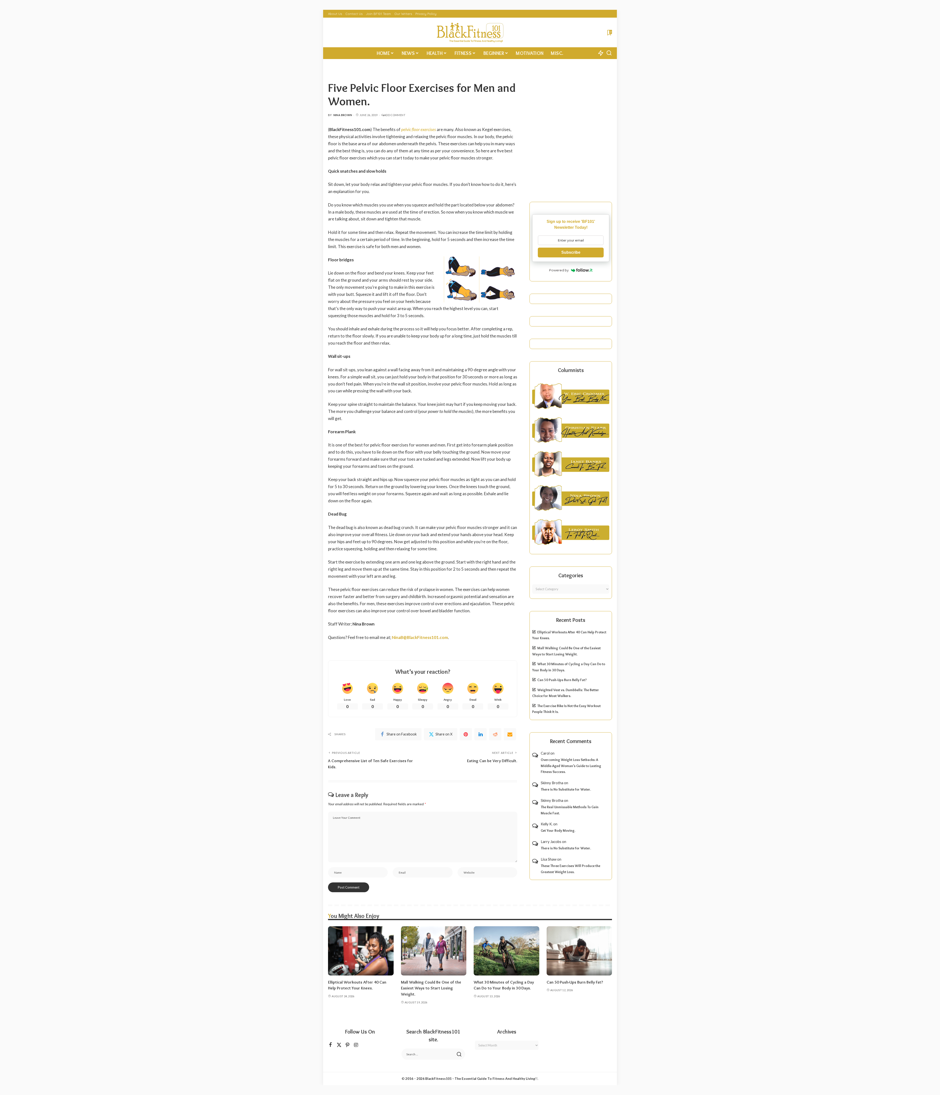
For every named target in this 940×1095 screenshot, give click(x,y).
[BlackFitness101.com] (470, 32)
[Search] (609, 53)
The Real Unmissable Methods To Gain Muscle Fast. (570, 810)
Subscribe (570, 252)
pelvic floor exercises (418, 129)
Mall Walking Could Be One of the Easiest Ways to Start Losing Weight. (431, 988)
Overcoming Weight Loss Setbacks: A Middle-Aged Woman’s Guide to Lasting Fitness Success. (571, 766)
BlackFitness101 (438, 1079)
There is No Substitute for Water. (566, 789)
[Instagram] (356, 1045)
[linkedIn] (480, 734)
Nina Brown (342, 115)
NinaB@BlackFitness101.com (420, 637)
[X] (339, 1045)
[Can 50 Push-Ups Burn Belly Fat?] (579, 950)
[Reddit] (495, 734)
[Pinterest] (466, 734)
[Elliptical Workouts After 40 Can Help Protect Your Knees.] (361, 950)
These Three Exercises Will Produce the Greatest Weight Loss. (570, 869)
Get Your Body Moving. (558, 830)
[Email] (510, 734)
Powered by (559, 270)
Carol (545, 753)
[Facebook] (330, 1045)
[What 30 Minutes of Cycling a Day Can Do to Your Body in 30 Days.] (506, 950)
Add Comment (394, 115)
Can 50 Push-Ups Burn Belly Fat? (562, 680)
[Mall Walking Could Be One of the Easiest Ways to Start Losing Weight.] (434, 950)
